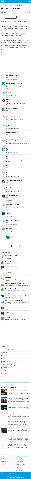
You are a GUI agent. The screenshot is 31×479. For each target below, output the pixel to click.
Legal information (20, 464)
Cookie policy (19, 458)
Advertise (3, 461)
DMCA (18, 467)
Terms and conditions (21, 456)
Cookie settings (20, 470)
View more (15, 381)
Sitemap (3, 464)
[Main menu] (29, 1)
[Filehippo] (5, 1)
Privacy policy (19, 461)
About (2, 456)
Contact (3, 458)
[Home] (1, 5)
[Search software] (26, 1)
